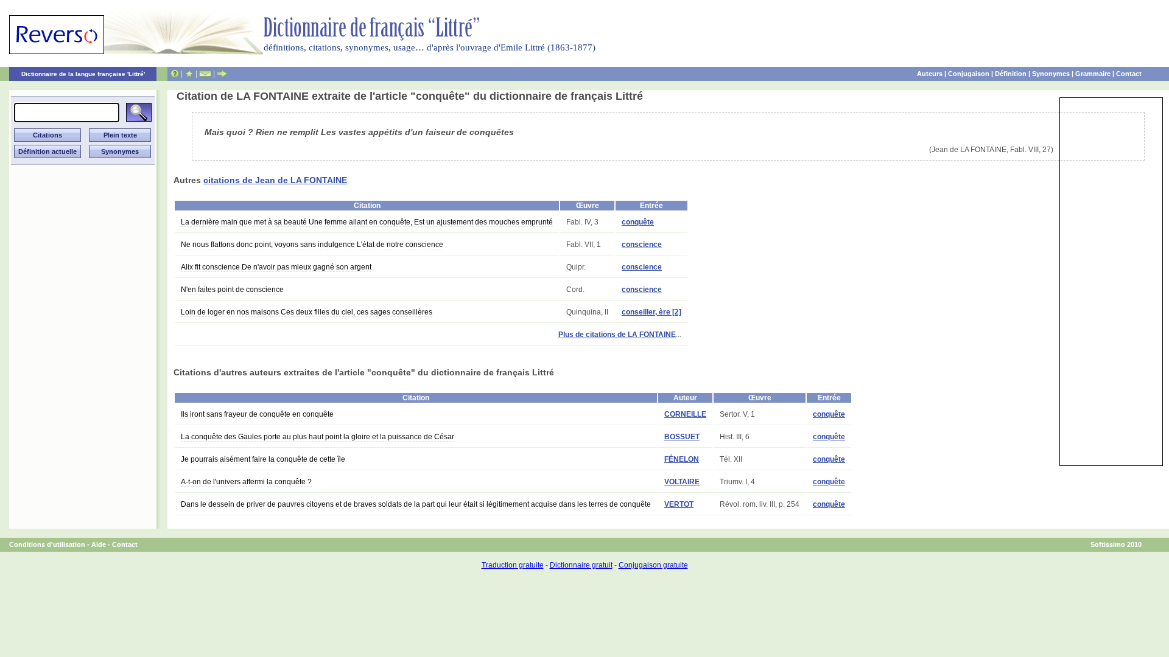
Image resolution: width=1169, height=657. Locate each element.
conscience (642, 244)
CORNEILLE (685, 414)
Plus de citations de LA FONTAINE (617, 334)
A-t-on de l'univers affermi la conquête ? (246, 482)
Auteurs (930, 73)
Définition (1011, 73)
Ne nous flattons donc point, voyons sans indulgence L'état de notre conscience (312, 244)
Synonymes (1051, 73)
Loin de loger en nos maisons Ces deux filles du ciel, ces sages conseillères (306, 312)
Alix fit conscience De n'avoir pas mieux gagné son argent (276, 267)
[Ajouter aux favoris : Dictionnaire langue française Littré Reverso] (189, 73)
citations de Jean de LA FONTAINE (275, 180)
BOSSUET (682, 437)
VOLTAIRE (682, 482)
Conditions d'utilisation (47, 544)
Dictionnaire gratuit (581, 565)
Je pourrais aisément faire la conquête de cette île (263, 459)
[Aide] (174, 73)
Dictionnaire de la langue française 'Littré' (83, 74)
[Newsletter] (205, 73)
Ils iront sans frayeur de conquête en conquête (257, 414)
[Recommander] (222, 73)
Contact (1129, 73)
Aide (98, 544)
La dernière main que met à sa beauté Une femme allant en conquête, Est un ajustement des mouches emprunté (367, 222)
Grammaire (1093, 73)
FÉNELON (681, 459)
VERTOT (678, 504)
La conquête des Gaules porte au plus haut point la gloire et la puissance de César (317, 437)
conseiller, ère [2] (651, 312)
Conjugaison (968, 73)
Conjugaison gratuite (653, 565)
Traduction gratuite (513, 565)
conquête (638, 222)
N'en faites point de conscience (232, 289)
